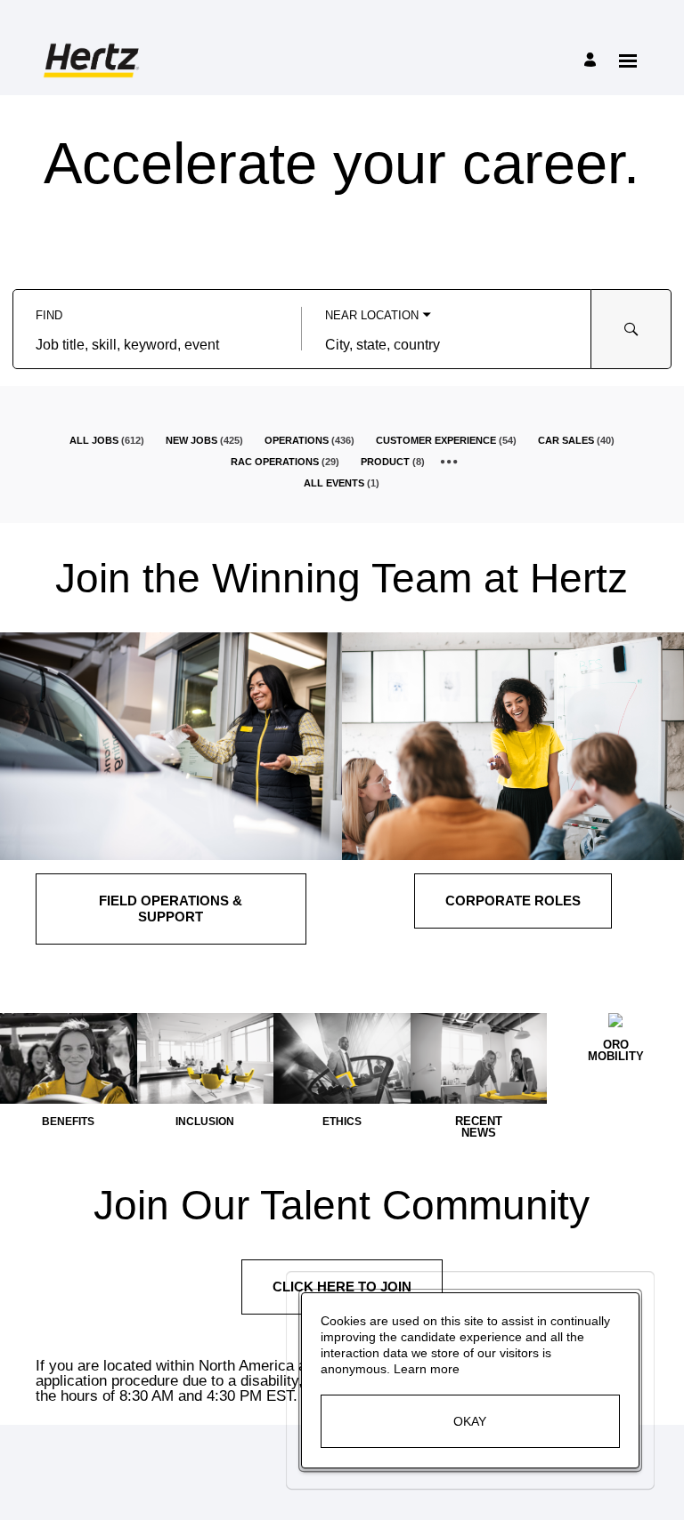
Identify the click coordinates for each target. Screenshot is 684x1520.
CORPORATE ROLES (513, 900)
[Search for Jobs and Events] (631, 329)
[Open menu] (628, 61)
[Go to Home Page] (94, 60)
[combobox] (157, 345)
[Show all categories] (449, 461)
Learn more (427, 1369)
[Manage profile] (592, 60)
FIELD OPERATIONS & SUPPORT (170, 908)
